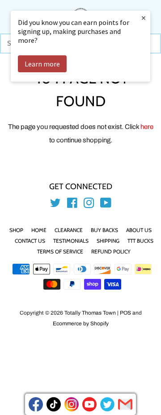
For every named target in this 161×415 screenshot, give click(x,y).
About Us (139, 230)
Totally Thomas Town (90, 313)
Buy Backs (104, 230)
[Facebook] (36, 404)
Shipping (108, 240)
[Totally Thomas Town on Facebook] (72, 204)
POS (125, 313)
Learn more (42, 63)
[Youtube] (89, 404)
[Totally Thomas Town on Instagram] (89, 204)
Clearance (69, 230)
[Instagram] (71, 404)
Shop (16, 230)
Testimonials (71, 240)
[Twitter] (107, 404)
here (146, 126)
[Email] (125, 404)
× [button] (143, 17)
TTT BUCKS (140, 240)
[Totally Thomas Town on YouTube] (105, 204)
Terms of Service (60, 251)
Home (39, 230)
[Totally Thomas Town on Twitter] (55, 204)
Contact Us (30, 240)
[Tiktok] (54, 404)
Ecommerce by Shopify (81, 323)
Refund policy (111, 251)
